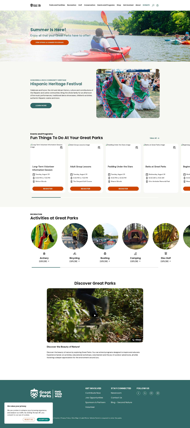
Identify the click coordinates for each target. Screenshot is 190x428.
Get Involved (128, 5)
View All (155, 138)
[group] (47, 168)
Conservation (89, 5)
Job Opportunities (94, 397)
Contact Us (116, 397)
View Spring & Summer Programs (50, 42)
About (138, 5)
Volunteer (90, 407)
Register (47, 188)
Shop (119, 5)
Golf (80, 5)
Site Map (75, 418)
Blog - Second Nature (121, 402)
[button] (153, 5)
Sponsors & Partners (95, 402)
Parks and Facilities (57, 5)
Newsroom (116, 393)
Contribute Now (93, 393)
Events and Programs (106, 5)
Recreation (71, 5)
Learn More (41, 105)
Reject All (29, 419)
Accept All (43, 419)
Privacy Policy (66, 418)
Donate (146, 5)
